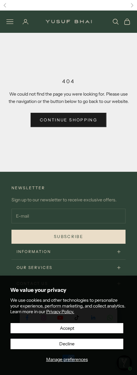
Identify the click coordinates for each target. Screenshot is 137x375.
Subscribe (68, 236)
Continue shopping (68, 119)
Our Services (34, 267)
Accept (67, 328)
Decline (67, 344)
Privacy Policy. (60, 311)
